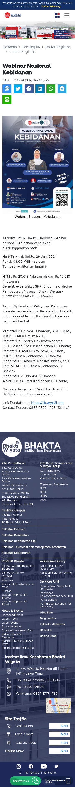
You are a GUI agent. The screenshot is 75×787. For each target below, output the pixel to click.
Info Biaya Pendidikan (15, 497)
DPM (43, 488)
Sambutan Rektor (13, 573)
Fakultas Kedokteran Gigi (19, 541)
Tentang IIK (31, 47)
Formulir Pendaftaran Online (15, 473)
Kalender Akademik (52, 624)
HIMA (43, 495)
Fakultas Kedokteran (16, 553)
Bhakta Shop (48, 636)
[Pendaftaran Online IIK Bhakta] (64, 32)
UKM (43, 499)
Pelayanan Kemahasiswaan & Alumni (56, 594)
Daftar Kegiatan (58, 47)
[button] (7, 163)
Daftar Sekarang (50, 6)
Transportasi (48, 474)
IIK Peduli (46, 630)
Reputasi (7, 580)
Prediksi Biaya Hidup (53, 478)
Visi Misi (7, 576)
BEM (43, 492)
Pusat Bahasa (48, 600)
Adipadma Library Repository (51, 567)
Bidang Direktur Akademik (12, 636)
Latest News (10, 619)
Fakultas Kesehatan (15, 535)
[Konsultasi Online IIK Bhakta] (9, 36)
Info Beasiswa (10, 500)
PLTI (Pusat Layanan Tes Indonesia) (55, 605)
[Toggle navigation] (66, 15)
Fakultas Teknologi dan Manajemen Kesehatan (34, 547)
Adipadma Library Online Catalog (56, 574)
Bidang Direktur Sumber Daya (17, 642)
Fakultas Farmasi (13, 529)
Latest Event (10, 623)
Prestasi (7, 591)
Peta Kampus (10, 519)
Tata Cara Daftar (12, 467)
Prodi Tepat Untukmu (15, 493)
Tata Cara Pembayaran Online (16, 480)
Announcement (12, 626)
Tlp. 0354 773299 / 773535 (38, 680)
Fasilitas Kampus (12, 515)
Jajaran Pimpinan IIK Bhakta (14, 596)
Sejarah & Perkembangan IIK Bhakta (18, 567)
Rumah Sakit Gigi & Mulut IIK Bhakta (56, 588)
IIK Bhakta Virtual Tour (16, 522)
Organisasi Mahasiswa (54, 484)
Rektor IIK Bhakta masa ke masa (18, 586)
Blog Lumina (48, 618)
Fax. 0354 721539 (30, 687)
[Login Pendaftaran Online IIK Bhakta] (64, 37)
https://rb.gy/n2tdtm (47, 402)
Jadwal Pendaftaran (14, 485)
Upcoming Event (12, 615)
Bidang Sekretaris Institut (18, 648)
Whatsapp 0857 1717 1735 (37, 693)
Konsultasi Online (13, 489)
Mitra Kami (46, 612)
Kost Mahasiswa (50, 471)
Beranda (10, 47)
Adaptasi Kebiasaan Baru (18, 630)
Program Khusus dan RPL (18, 504)
